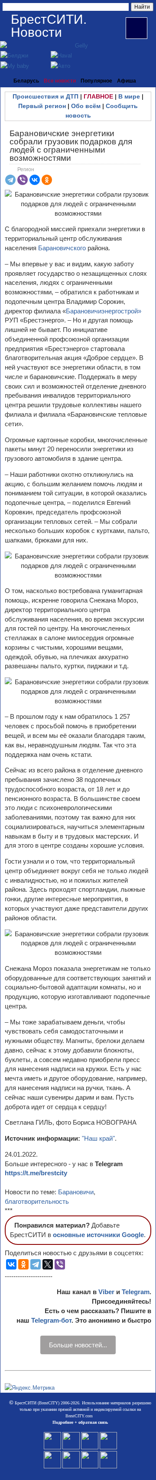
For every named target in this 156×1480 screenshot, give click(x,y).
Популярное (96, 81)
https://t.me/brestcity (36, 1173)
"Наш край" (98, 1138)
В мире (129, 96)
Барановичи (76, 1192)
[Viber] (22, 180)
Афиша (126, 81)
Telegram (136, 1291)
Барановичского (63, 248)
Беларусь (26, 81)
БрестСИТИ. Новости (49, 25)
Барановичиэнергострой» (103, 311)
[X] (47, 1264)
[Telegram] (10, 180)
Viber (106, 1291)
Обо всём (86, 105)
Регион (25, 169)
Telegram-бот (51, 1320)
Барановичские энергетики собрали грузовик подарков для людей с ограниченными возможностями (71, 146)
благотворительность (37, 1201)
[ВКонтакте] (34, 180)
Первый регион (42, 105)
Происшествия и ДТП (45, 96)
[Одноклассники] (47, 180)
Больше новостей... (78, 1345)
